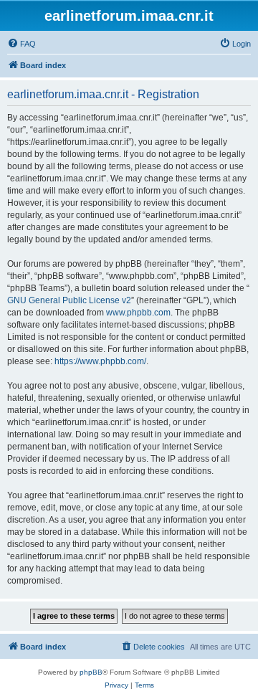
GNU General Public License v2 (69, 300)
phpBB (91, 672)
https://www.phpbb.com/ (100, 361)
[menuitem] (21, 43)
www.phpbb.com (138, 313)
